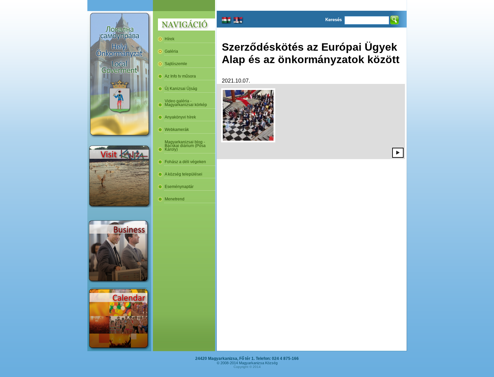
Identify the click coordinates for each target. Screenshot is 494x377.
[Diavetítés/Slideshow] (398, 152)
